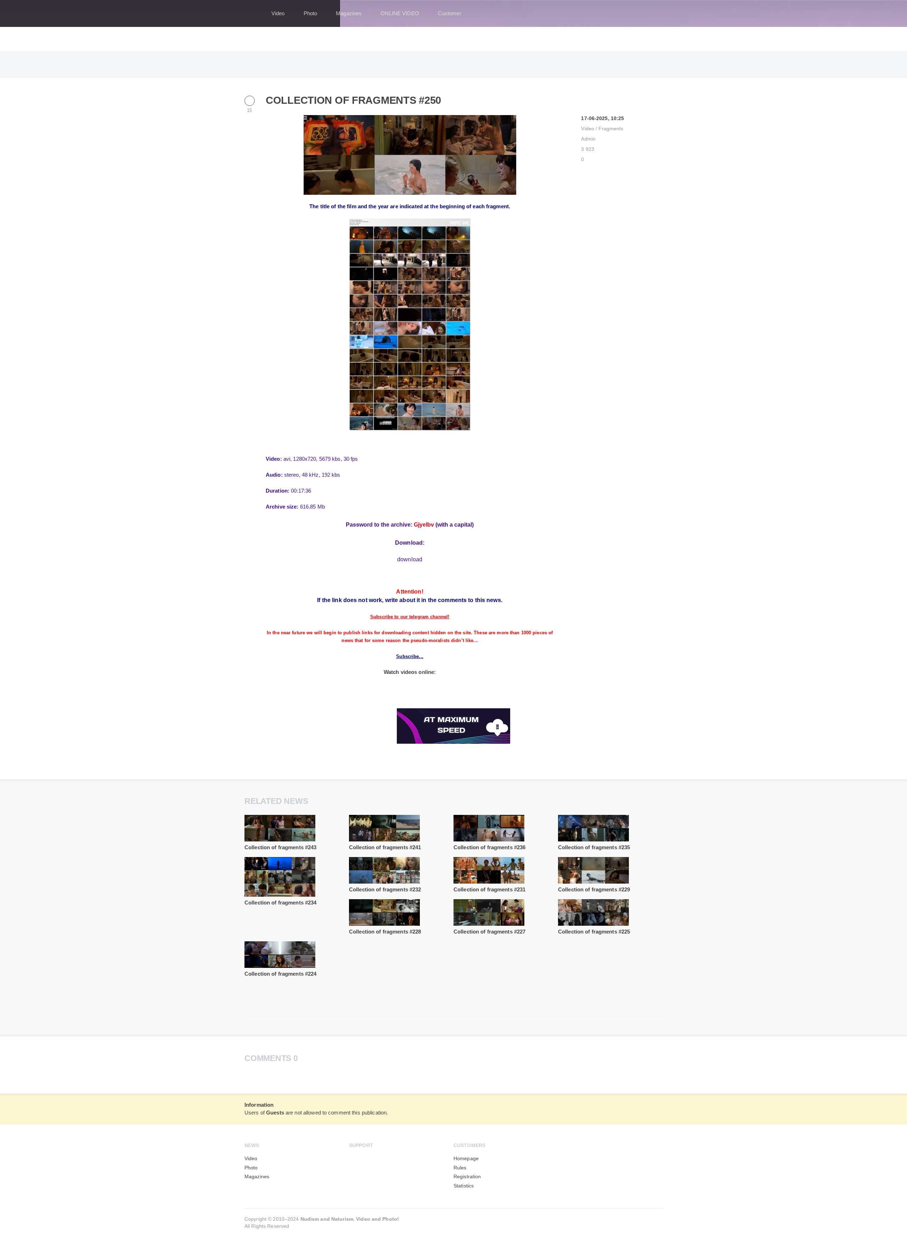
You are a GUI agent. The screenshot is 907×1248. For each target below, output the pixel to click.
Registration (467, 1176)
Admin (588, 139)
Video (278, 13)
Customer (449, 13)
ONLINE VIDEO (400, 13)
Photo (310, 13)
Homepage (466, 1158)
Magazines (349, 13)
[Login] (653, 13)
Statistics (464, 1186)
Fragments (610, 128)
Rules (460, 1167)
